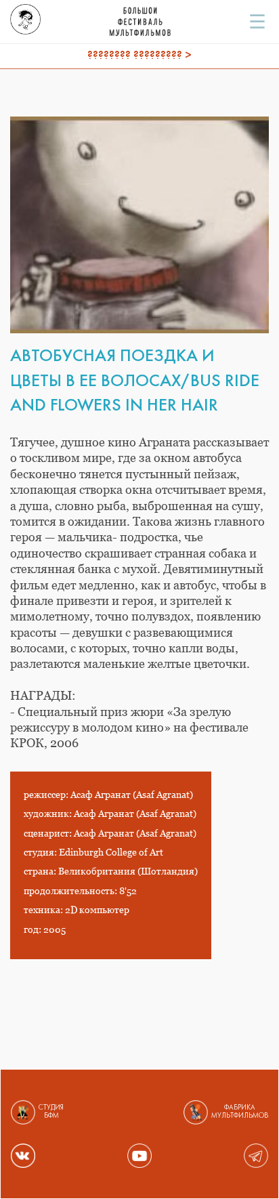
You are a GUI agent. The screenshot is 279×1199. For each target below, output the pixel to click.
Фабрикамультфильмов (239, 1112)
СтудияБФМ (51, 1112)
